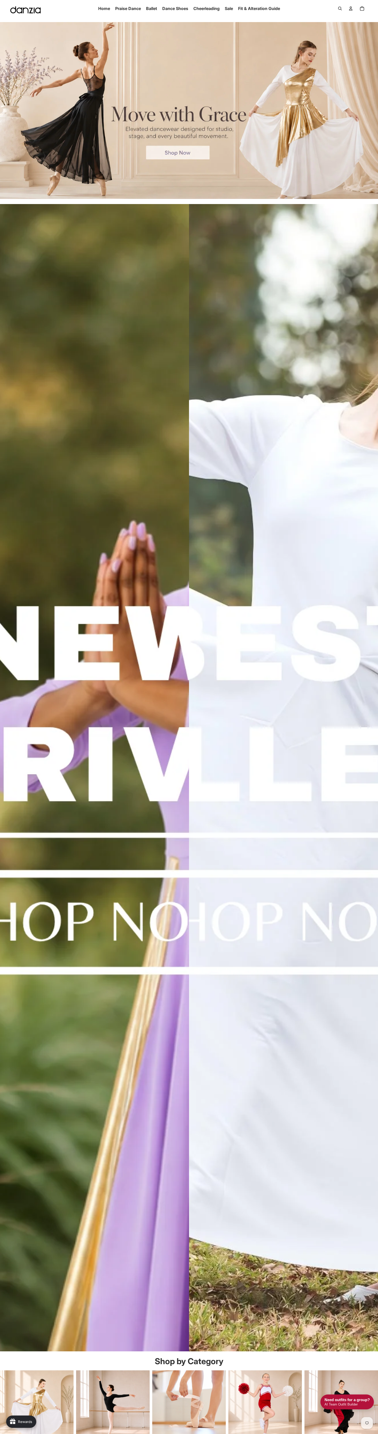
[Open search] (340, 8)
